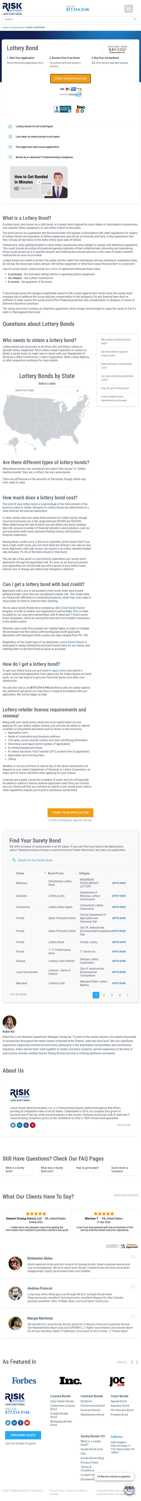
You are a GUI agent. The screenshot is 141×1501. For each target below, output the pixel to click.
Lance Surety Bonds (72, 642)
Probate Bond (119, 1414)
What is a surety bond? (91, 1443)
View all (122, 1362)
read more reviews (126, 1195)
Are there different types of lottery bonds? (114, 353)
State (20, 873)
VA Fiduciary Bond (122, 1410)
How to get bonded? (87, 1167)
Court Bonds (119, 1396)
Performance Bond (93, 1405)
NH (81, 397)
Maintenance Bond (92, 1414)
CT (88, 407)
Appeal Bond (119, 1401)
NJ (85, 410)
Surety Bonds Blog (92, 1458)
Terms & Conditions (76, 1490)
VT (79, 399)
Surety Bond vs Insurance (119, 1169)
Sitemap (54, 1494)
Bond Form (56, 873)
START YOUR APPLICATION (70, 78)
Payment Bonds (90, 1410)
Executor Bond (120, 1405)
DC (83, 417)
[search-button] (135, 19)
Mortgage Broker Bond (61, 1423)
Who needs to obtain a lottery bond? (116, 341)
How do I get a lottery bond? (115, 388)
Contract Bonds (92, 1396)
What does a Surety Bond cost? (52, 1169)
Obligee (84, 873)
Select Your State (24, 390)
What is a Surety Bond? (15, 1169)
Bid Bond (86, 1401)
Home (5, 27)
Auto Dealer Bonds (62, 1401)
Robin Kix (8, 1031)
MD (83, 415)
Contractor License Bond (62, 1407)
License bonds (17, 27)
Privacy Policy (89, 1462)
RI (88, 405)
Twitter (13, 1125)
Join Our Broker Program (20, 1443)
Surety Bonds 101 (93, 1436)
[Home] (12, 9)
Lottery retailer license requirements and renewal (114, 398)
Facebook (26, 1125)
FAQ (83, 1453)
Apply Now (119, 883)
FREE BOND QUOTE (23, 1435)
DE (84, 413)
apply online (59, 670)
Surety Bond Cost (92, 1449)
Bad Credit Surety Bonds (70, 607)
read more (124, 1125)
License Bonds (60, 1396)
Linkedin (20, 1125)
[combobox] (70, 19)
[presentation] (132, 1362)
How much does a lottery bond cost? (116, 365)
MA (89, 403)
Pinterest (33, 1125)
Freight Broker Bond (59, 1415)
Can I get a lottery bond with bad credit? (117, 378)
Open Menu (128, 9)
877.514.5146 (77, 9)
